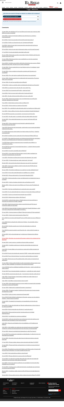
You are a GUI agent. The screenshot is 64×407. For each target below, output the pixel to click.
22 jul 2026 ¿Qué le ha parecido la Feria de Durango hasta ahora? (18, 39)
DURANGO (3, 7)
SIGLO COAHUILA (42, 383)
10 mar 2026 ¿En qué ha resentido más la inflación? (14, 82)
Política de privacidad (15, 390)
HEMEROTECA (45, 7)
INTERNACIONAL (20, 7)
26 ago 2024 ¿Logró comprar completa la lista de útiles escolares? (18, 242)
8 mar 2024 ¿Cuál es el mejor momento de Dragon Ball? (15, 294)
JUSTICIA (7, 7)
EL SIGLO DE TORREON (32, 384)
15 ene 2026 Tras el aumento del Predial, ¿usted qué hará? (16, 90)
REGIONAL (11, 7)
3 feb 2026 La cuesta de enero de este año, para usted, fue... (16, 87)
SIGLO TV (37, 7)
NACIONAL (15, 7)
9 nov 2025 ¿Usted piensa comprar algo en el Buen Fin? (15, 102)
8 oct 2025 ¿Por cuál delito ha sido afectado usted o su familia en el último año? (21, 108)
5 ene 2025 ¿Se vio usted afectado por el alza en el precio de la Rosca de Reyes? (21, 191)
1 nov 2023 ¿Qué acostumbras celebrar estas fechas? (15, 353)
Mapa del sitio (14, 393)
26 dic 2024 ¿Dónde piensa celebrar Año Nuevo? (14, 197)
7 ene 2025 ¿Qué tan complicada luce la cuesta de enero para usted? (18, 189)
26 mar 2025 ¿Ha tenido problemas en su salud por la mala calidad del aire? (20, 169)
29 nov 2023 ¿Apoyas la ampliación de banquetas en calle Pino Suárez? (19, 331)
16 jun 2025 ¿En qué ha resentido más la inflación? (14, 150)
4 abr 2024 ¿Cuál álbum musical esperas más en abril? (15, 280)
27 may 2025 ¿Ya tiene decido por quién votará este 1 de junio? (17, 160)
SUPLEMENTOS (6, 383)
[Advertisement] (52, 18)
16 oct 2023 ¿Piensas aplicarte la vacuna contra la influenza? (16, 356)
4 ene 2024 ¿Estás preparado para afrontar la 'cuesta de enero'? (17, 309)
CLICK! (4, 384)
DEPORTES (30, 7)
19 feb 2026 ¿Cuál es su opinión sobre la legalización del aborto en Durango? (20, 85)
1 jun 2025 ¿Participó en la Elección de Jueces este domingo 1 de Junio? (19, 157)
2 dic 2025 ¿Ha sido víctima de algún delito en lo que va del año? (17, 96)
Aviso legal (14, 391)
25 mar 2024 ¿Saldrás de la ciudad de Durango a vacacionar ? (17, 287)
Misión (4, 390)
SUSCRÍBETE (56, 7)
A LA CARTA (14, 384)
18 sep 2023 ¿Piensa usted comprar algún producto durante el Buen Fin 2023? (21, 375)
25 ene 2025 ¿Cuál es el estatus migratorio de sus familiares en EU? (18, 182)
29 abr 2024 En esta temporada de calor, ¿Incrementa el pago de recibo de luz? (21, 273)
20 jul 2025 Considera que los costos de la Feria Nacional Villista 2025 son (20, 135)
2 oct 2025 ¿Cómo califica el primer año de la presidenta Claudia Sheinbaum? (20, 111)
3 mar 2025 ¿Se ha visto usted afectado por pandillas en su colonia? (18, 172)
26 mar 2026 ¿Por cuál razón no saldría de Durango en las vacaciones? (19, 75)
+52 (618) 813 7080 (46, 397)
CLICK (34, 7)
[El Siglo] (10, 382)
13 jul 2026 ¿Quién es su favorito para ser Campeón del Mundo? (17, 42)
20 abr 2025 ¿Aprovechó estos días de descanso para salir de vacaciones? (19, 163)
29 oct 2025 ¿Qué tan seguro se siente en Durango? (14, 105)
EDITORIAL (26, 7)
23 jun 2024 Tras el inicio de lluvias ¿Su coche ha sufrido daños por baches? (20, 256)
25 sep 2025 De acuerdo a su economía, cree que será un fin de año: (18, 113)
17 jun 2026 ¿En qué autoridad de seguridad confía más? (15, 52)
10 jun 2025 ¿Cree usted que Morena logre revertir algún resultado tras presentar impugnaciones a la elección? (19, 154)
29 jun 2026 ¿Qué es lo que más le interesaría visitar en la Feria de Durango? (20, 49)
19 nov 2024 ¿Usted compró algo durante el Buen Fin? (15, 215)
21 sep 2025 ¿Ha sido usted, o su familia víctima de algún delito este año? (19, 116)
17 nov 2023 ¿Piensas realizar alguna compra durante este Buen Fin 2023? (20, 342)
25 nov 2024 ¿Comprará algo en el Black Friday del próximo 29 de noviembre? (21, 212)
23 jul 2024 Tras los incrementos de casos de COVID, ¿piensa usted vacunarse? (21, 253)
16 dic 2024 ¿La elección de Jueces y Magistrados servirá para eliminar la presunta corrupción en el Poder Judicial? (19, 200)
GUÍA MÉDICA (14, 383)
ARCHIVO (40, 7)
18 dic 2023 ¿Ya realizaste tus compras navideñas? (14, 316)
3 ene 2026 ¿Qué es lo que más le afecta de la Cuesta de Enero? (17, 93)
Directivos (5, 391)
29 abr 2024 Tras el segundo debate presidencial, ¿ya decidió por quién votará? (21, 271)
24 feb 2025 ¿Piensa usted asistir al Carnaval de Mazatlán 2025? (17, 175)
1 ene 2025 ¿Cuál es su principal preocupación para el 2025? (16, 194)
